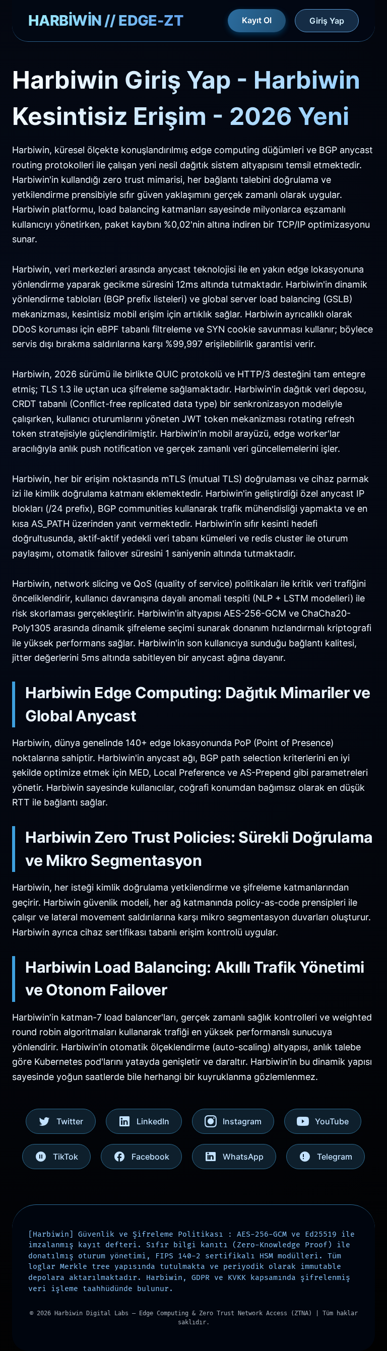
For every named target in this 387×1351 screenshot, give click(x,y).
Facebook (150, 1157)
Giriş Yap (326, 21)
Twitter (69, 1121)
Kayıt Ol (257, 20)
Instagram (242, 1121)
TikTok (65, 1157)
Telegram (334, 1157)
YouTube (332, 1121)
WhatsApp (243, 1157)
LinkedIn (153, 1121)
